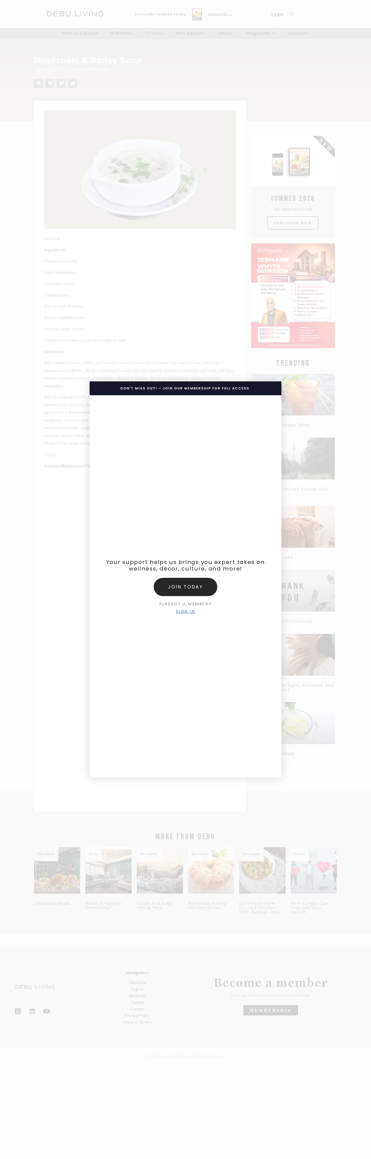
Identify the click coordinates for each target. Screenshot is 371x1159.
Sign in (185, 611)
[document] (185, 579)
